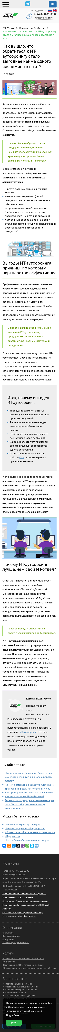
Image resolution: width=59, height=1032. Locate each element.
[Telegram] (37, 846)
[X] (18, 846)
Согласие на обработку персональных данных (25, 901)
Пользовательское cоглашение (17, 897)
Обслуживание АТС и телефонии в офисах (23, 964)
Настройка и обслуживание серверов (27, 840)
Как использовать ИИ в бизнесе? (24, 796)
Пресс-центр (26, 28)
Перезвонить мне (43, 17)
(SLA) (22, 457)
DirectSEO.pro (29, 916)
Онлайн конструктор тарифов (22, 824)
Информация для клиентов (15, 942)
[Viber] (23, 846)
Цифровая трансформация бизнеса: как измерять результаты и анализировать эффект (29, 776)
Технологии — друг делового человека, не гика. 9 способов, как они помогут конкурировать (29, 804)
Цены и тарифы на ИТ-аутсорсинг (25, 828)
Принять (14, 1022)
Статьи (41, 28)
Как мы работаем (11, 935)
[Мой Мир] (14, 846)
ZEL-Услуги (9, 28)
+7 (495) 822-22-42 (45, 14)
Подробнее (12, 1015)
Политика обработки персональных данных (24, 893)
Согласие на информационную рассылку (22, 912)
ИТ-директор (12, 836)
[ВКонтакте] (4, 846)
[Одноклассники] (9, 846)
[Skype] (32, 846)
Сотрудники (8, 939)
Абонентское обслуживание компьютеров (30, 832)
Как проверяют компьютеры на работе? (29, 792)
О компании (8, 932)
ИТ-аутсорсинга (29, 732)
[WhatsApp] (27, 846)
